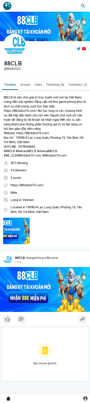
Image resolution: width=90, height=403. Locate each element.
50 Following (19, 163)
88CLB (20, 258)
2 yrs (18, 261)
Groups (25, 84)
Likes (38, 84)
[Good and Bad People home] (7, 6)
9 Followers (19, 170)
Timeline (10, 84)
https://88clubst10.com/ (27, 185)
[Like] (45, 320)
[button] (85, 398)
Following (55, 84)
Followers (77, 84)
